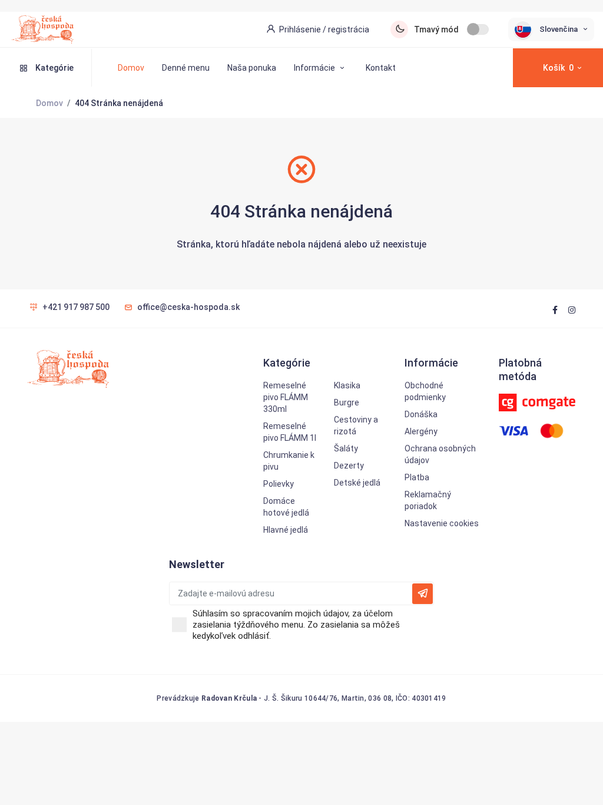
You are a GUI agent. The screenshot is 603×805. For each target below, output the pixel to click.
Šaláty (346, 448)
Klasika (347, 385)
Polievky (278, 484)
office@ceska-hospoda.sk (188, 307)
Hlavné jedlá (285, 530)
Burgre (346, 402)
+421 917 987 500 (76, 307)
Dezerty (349, 465)
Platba (417, 477)
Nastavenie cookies (442, 523)
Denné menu (186, 67)
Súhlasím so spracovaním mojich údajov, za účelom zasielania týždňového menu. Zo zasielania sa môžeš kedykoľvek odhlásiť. (296, 624)
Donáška (421, 414)
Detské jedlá (357, 482)
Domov (131, 67)
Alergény (421, 431)
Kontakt (381, 67)
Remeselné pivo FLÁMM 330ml (285, 397)
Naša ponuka (251, 67)
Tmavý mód (436, 29)
